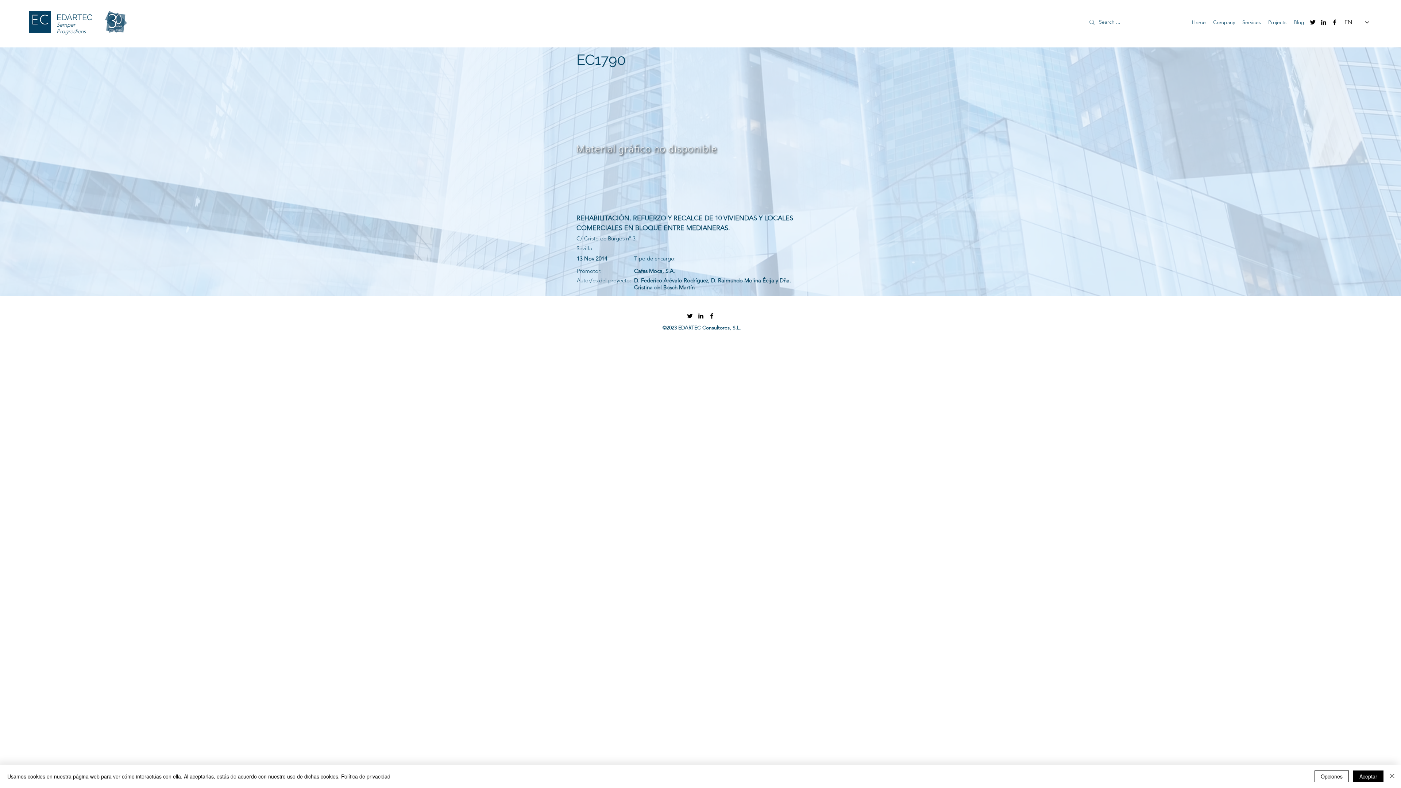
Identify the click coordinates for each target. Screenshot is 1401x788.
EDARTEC (74, 17)
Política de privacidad (365, 776)
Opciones (1332, 776)
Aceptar (1368, 776)
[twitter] (1312, 22)
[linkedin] (1323, 22)
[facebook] (1334, 22)
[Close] (1392, 776)
